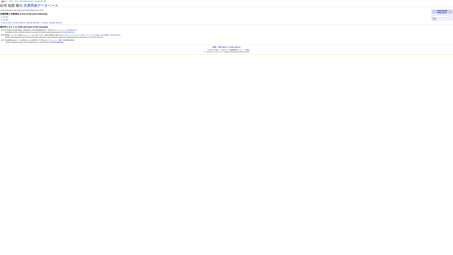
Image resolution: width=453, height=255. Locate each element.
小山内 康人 (44, 23)
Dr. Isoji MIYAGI (208, 52)
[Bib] (71, 30)
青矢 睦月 (59, 23)
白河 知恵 (5, 17)
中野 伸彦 (16, 23)
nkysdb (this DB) (40, 1)
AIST (11, 1)
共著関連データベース (41, 5)
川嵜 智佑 (5, 20)
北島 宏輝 (29, 23)
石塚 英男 (52, 23)
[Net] (68, 30)
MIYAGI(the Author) (26, 1)
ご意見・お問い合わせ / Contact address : (226, 47)
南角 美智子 (36, 23)
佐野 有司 (22, 23)
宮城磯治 (247, 50)
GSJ (16, 1)
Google (444, 12)
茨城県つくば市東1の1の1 (221, 50)
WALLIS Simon (7, 23)
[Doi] (74, 30)
